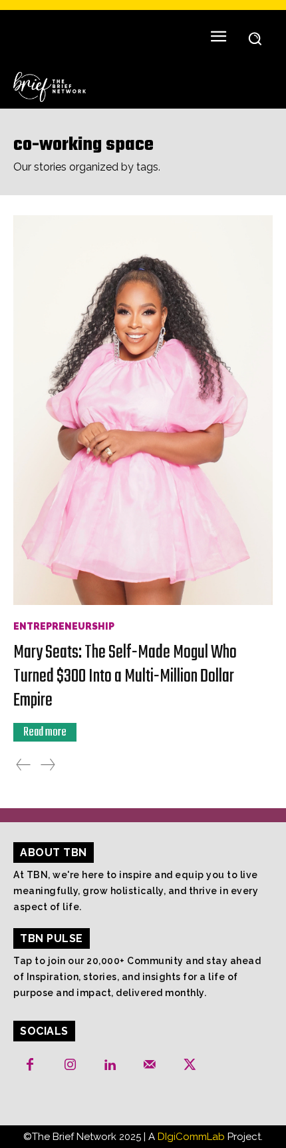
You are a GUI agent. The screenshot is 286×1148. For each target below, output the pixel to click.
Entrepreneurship (63, 626)
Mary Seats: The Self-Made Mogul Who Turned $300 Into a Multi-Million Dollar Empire (125, 676)
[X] (189, 1065)
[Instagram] (69, 1065)
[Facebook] (30, 1065)
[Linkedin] (109, 1065)
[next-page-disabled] (48, 765)
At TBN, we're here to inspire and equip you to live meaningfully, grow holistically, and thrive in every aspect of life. (135, 890)
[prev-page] (23, 765)
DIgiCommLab (191, 1137)
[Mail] (149, 1065)
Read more (45, 732)
